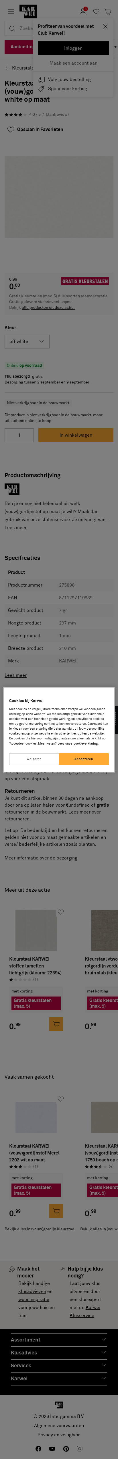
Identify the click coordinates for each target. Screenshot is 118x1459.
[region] (59, 729)
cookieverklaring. (86, 743)
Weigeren (34, 759)
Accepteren (83, 759)
